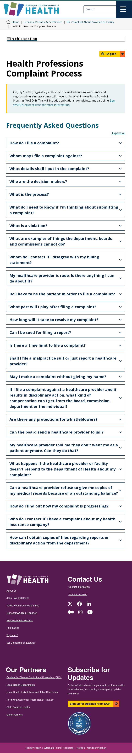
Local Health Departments (21, 684)
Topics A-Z (12, 635)
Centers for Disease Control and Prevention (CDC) (34, 677)
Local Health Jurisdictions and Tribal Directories (32, 692)
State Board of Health (18, 707)
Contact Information (79, 586)
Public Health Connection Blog (23, 605)
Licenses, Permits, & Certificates (43, 22)
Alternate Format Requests (58, 747)
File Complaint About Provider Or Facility (90, 22)
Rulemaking (13, 627)
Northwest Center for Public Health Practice (30, 699)
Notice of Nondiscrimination (91, 747)
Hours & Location (77, 594)
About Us (11, 590)
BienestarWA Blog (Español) (22, 612)
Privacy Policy (33, 747)
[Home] (34, 9)
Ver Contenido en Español (21, 642)
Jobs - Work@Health (18, 598)
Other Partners (15, 714)
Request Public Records (20, 620)
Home (15, 22)
